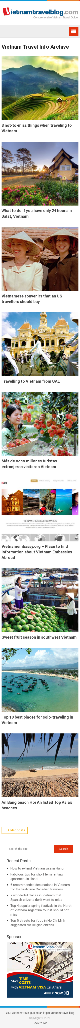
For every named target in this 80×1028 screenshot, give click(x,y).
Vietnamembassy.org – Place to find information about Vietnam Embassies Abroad (37, 552)
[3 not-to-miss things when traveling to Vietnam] (40, 88)
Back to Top (40, 1023)
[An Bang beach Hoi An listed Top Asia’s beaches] (40, 765)
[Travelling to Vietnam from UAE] (40, 344)
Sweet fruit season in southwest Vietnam (39, 637)
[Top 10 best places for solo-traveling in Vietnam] (40, 680)
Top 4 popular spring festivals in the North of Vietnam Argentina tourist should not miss (41, 910)
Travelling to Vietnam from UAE (31, 381)
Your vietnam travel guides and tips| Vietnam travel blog (40, 1012)
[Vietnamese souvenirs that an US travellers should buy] (40, 259)
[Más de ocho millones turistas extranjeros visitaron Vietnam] (40, 424)
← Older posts (14, 830)
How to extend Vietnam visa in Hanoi (37, 868)
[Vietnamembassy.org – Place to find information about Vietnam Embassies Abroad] (40, 509)
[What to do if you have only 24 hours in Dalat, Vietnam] (40, 174)
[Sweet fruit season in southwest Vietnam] (40, 600)
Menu (73, 31)
